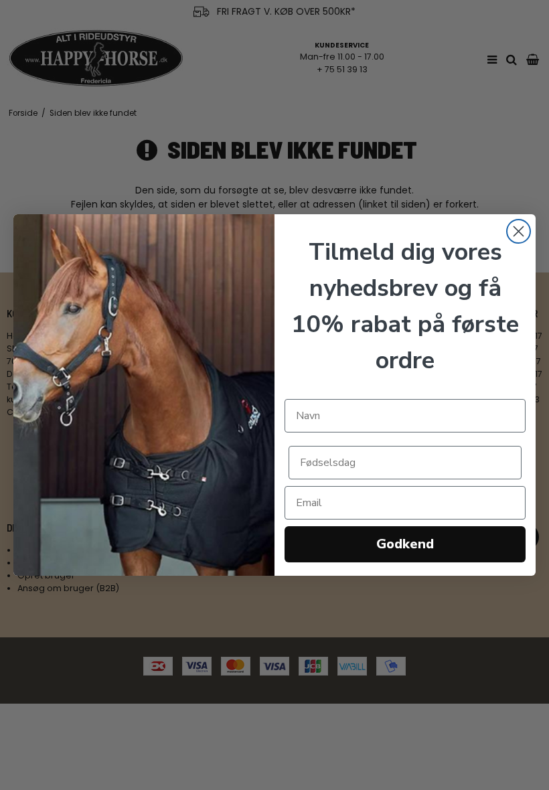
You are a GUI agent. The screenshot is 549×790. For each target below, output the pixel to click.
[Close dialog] (518, 231)
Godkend (405, 544)
